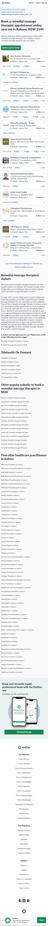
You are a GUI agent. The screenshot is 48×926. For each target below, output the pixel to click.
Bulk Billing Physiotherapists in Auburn (14, 480)
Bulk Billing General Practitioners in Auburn (16, 476)
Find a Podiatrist (24, 773)
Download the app (24, 732)
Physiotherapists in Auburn (10, 626)
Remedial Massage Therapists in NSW (12, 12)
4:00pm (15, 186)
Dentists (24, 839)
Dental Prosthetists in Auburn (11, 534)
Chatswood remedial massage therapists (15, 417)
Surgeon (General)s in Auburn (11, 664)
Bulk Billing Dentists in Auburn (11, 472)
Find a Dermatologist (24, 795)
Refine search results (11, 48)
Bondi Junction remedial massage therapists (16, 413)
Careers (24, 870)
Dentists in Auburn (7, 538)
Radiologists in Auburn (9, 645)
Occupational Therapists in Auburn (13, 591)
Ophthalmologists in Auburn (10, 595)
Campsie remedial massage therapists (14, 444)
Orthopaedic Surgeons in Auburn (12, 603)
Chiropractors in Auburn (9, 514)
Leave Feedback (24, 818)
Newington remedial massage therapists (14, 425)
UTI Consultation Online (9, 377)
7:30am (25, 117)
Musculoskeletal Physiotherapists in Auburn (16, 580)
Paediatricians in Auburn (9, 611)
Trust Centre (24, 888)
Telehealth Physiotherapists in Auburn (14, 488)
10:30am (16, 66)
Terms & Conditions (24, 879)
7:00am (15, 117)
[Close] (2, 920)
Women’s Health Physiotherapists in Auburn (16, 668)
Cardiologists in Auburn (9, 511)
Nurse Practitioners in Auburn (11, 584)
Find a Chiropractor (24, 777)
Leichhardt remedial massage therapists (14, 409)
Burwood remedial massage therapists (14, 405)
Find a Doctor (24, 759)
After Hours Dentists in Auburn (12, 465)
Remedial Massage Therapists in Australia (13, 9)
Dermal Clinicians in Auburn (10, 541)
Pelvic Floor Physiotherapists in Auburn (14, 618)
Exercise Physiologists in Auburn (12, 564)
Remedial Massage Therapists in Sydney (14, 341)
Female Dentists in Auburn (10, 495)
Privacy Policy (24, 884)
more (42, 66)
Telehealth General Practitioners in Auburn (15, 484)
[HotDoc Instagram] (28, 900)
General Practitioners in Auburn (12, 572)
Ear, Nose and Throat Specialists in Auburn (15, 557)
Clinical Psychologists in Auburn (12, 518)
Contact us (24, 874)
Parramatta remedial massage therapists (14, 428)
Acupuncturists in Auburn (10, 503)
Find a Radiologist (24, 800)
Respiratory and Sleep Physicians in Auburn (16, 649)
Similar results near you (24, 267)
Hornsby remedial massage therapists (14, 421)
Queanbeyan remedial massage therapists (15, 402)
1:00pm (15, 237)
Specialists (24, 844)
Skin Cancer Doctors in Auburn (12, 657)
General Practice (24, 830)
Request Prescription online (10, 366)
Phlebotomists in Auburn (9, 622)
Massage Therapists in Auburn (11, 576)
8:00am (16, 101)
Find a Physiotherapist (24, 768)
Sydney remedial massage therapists (13, 398)
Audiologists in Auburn (9, 507)
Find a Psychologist (24, 782)
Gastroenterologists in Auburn (11, 568)
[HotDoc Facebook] (20, 900)
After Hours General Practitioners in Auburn (16, 468)
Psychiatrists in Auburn (9, 637)
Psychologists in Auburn (9, 641)
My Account (24, 809)
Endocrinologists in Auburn (10, 561)
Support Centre (24, 853)
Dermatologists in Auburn (10, 545)
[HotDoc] (6, 3)
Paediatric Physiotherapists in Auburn (14, 614)
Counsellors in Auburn (8, 526)
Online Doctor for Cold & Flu (11, 373)
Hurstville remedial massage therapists (14, 448)
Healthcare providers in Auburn (12, 672)
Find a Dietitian (24, 786)
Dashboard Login (24, 848)
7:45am (35, 117)
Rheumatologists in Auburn (10, 653)
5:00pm (36, 151)
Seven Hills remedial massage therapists (14, 432)
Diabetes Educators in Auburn (11, 549)
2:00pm (26, 66)
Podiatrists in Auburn (8, 634)
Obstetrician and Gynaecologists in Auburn (15, 588)
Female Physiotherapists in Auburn (13, 499)
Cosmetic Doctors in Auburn (11, 522)
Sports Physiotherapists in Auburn (12, 661)
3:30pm (25, 237)
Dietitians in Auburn (8, 553)
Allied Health (24, 835)
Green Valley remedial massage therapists (15, 436)
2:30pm (26, 151)
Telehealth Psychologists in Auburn (13, 491)
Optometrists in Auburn (9, 599)
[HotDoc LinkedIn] (24, 900)
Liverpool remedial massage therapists (14, 440)
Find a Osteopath (24, 791)
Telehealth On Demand (9, 358)
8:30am (26, 101)
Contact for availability (10, 82)
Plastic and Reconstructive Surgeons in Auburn (17, 630)
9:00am (36, 101)
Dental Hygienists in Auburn (10, 530)
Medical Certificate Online (10, 362)
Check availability (9, 133)
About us (24, 865)
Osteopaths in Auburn (8, 607)
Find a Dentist (24, 764)
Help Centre (24, 813)
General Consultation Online (11, 369)
